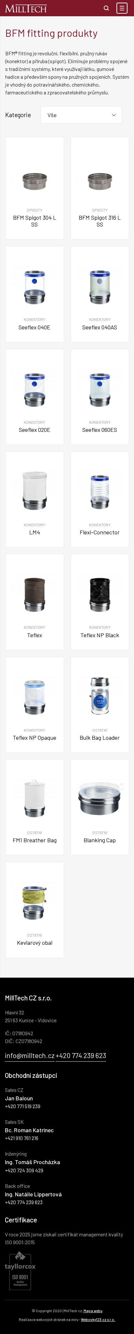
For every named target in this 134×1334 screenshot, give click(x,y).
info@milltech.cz (30, 1055)
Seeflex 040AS (99, 327)
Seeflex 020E (34, 429)
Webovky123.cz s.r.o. (98, 1319)
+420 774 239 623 (81, 1055)
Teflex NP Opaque (34, 737)
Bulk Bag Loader (100, 737)
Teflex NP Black (99, 635)
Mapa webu (93, 1311)
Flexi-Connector (100, 532)
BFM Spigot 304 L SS (34, 221)
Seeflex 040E (34, 327)
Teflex (34, 635)
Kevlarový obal (34, 942)
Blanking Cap (100, 840)
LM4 (34, 532)
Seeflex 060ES (99, 429)
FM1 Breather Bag (35, 840)
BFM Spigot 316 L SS (100, 221)
